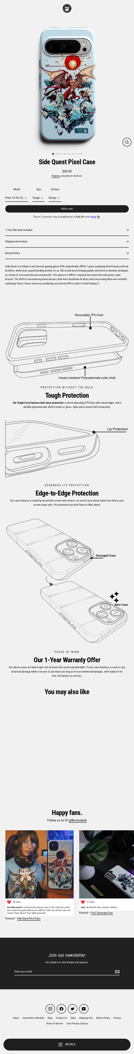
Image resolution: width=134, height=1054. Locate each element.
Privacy (117, 1018)
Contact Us (61, 1018)
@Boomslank (78, 820)
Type (38, 189)
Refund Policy (12, 253)
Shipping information (16, 241)
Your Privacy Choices (77, 1023)
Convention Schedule (33, 1018)
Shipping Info (86, 1018)
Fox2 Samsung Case (102, 912)
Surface (55, 189)
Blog (50, 1018)
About (16, 1018)
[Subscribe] (117, 972)
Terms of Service (54, 1023)
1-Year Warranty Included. (19, 230)
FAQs (73, 1018)
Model (17, 189)
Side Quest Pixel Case (28, 918)
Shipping (56, 176)
